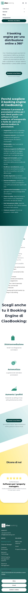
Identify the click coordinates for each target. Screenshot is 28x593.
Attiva (14, 581)
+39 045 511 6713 (6, 533)
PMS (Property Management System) (5, 558)
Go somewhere (5, 576)
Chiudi (14, 585)
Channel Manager (6, 544)
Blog (4, 14)
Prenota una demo (14, 20)
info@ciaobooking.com (8, 534)
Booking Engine (6, 541)
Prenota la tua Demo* (14, 73)
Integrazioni (6, 17)
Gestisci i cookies (14, 589)
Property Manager (20, 549)
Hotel (17, 546)
